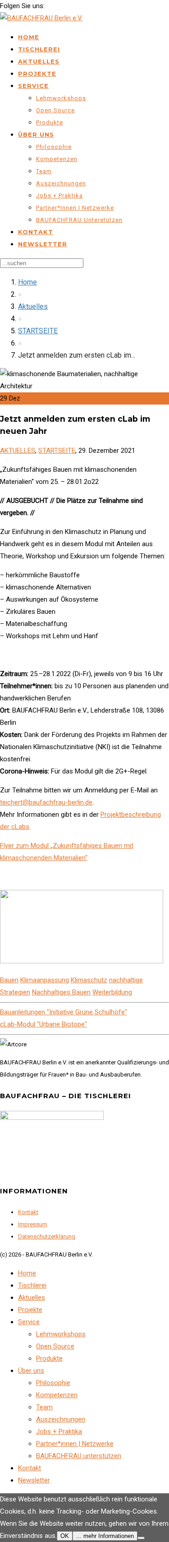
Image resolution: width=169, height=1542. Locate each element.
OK (64, 1536)
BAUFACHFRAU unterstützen (79, 219)
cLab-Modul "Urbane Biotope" (43, 1024)
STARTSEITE (38, 331)
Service (33, 85)
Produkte (49, 122)
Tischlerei (39, 49)
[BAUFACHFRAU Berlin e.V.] (41, 18)
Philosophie (54, 146)
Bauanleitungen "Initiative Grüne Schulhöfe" (63, 1012)
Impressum (32, 1224)
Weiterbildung (112, 992)
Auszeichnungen (61, 183)
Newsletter (42, 244)
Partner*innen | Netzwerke (75, 207)
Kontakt (35, 231)
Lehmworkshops (61, 98)
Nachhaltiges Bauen (61, 992)
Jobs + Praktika (59, 195)
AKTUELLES (17, 450)
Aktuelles (38, 61)
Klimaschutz (89, 980)
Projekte (37, 73)
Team (44, 171)
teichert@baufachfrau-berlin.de (46, 802)
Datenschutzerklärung (46, 1236)
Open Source (55, 110)
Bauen (9, 980)
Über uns (36, 134)
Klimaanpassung (44, 980)
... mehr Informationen (105, 1536)
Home (28, 37)
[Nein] (141, 1538)
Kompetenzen (57, 159)
